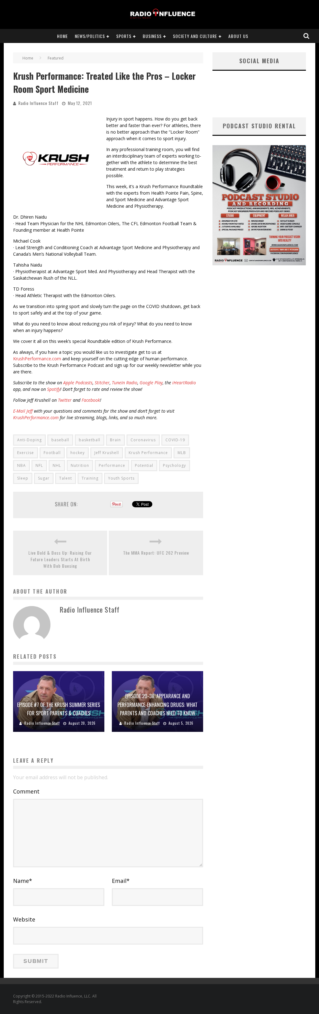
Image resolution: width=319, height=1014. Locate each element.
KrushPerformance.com (37, 359)
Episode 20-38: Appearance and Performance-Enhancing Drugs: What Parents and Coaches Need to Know (157, 704)
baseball (60, 440)
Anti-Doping (29, 440)
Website (24, 919)
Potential (144, 465)
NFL (39, 465)
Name (22, 880)
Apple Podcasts (78, 383)
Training (90, 478)
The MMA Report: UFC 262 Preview (156, 552)
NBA (21, 465)
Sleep (22, 478)
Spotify (53, 389)
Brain (115, 440)
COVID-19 (175, 440)
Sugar (44, 478)
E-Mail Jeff (23, 411)
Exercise (25, 452)
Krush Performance (148, 452)
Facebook (91, 400)
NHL (57, 465)
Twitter (65, 400)
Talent (65, 478)
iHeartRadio (184, 383)
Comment (26, 791)
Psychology (174, 465)
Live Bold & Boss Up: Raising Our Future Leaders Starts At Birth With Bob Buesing (60, 559)
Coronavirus (143, 440)
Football (52, 452)
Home (62, 36)
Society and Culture (195, 36)
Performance (112, 465)
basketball (89, 440)
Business (152, 36)
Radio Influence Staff (38, 103)
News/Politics (90, 36)
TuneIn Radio (124, 383)
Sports (123, 36)
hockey (77, 452)
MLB (182, 452)
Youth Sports (121, 478)
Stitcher (102, 383)
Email (121, 880)
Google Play (151, 383)
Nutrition (80, 465)
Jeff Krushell (106, 452)
